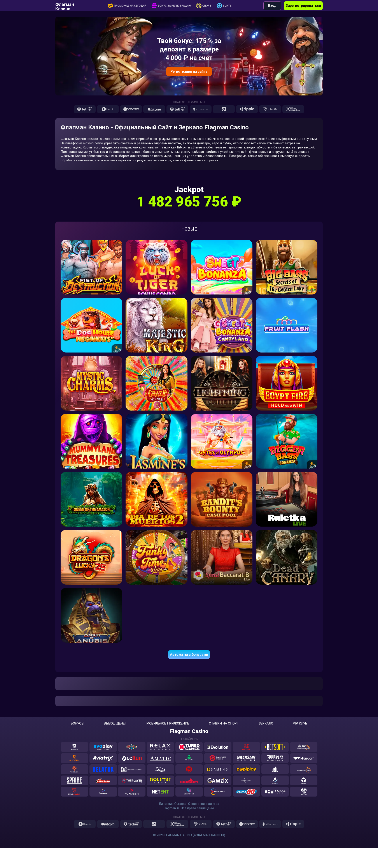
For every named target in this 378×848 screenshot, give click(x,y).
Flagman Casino (189, 731)
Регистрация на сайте (189, 71)
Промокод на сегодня (130, 5)
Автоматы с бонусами (189, 654)
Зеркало (266, 723)
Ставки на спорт (224, 723)
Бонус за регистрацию (174, 5)
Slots (227, 5)
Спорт (207, 5)
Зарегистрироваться (303, 6)
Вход (272, 6)
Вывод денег (115, 723)
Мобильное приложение (168, 723)
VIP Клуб (300, 723)
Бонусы (77, 723)
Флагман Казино (64, 5)
